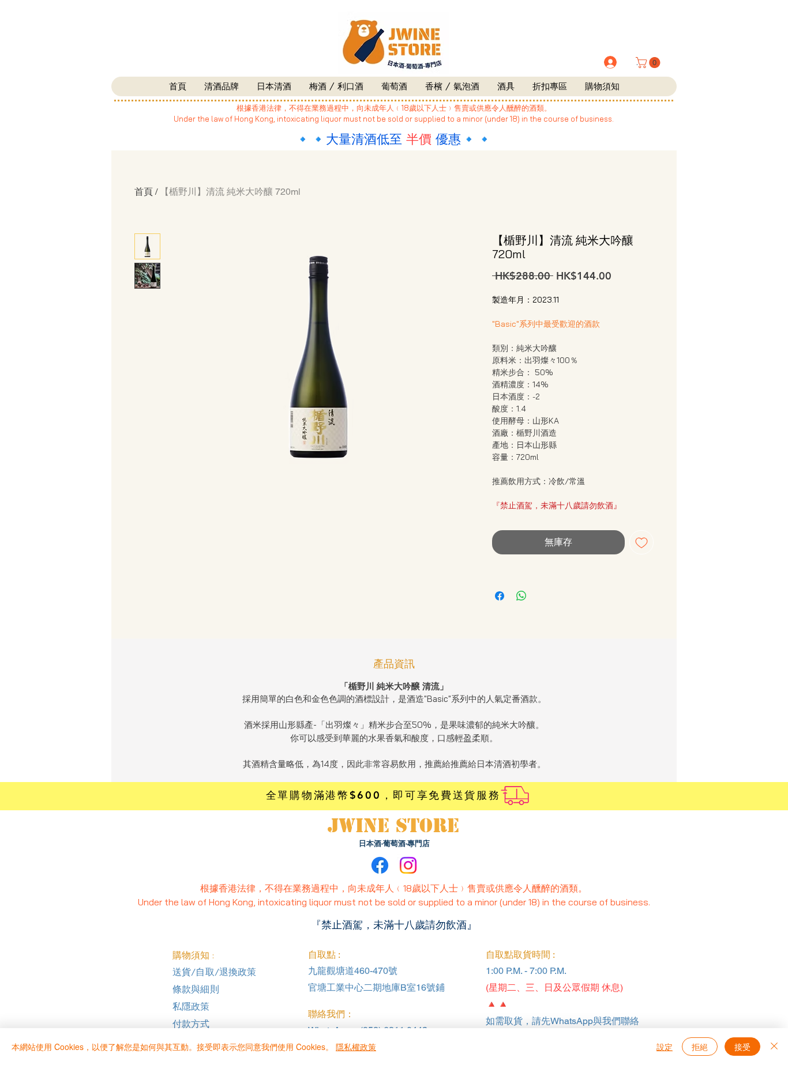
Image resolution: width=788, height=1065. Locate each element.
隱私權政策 (356, 1046)
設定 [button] (664, 1046)
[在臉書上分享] (499, 596)
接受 (742, 1046)
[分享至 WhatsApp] (521, 596)
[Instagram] (408, 865)
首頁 (143, 191)
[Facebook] (380, 865)
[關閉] (774, 1046)
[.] (609, 62)
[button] (649, 62)
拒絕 (700, 1046)
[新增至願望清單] (641, 542)
